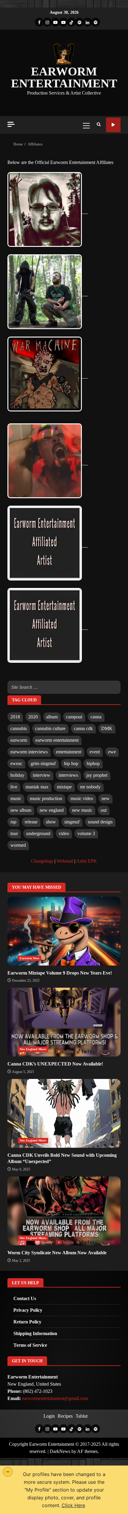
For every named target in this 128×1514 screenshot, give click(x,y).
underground (38, 833)
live (13, 786)
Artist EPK (86, 861)
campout (74, 716)
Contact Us (24, 1298)
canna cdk (83, 728)
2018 (15, 716)
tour (14, 833)
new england (52, 810)
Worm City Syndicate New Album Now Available (64, 1210)
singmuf (71, 821)
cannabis (18, 728)
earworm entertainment (57, 740)
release (31, 821)
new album (20, 810)
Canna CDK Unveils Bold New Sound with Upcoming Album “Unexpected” (64, 1113)
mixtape (64, 786)
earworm (18, 740)
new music (82, 810)
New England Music (33, 1049)
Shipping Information (35, 1333)
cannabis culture (50, 728)
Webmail (65, 861)
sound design (100, 821)
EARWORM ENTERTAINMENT (64, 77)
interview (41, 775)
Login (49, 1416)
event (95, 751)
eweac (16, 763)
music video (82, 798)
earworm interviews (29, 751)
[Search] (99, 124)
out (104, 810)
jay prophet (96, 775)
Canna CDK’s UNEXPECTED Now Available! (64, 1022)
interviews (68, 775)
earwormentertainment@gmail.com (55, 1398)
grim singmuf (43, 763)
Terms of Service (30, 1345)
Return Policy (27, 1321)
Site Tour (113, 125)
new (106, 798)
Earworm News (29, 958)
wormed (18, 845)
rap (13, 821)
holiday (17, 775)
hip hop (71, 763)
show (51, 821)
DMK (107, 728)
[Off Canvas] (11, 124)
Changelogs (42, 861)
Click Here (73, 1505)
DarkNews (60, 1451)
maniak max (37, 786)
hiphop (93, 763)
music (15, 798)
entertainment (68, 751)
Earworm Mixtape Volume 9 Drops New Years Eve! (64, 931)
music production (46, 798)
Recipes (65, 1416)
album (52, 716)
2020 (33, 716)
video (64, 833)
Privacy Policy (27, 1310)
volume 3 (86, 833)
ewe (112, 751)
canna (96, 716)
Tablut (82, 1416)
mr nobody (90, 786)
